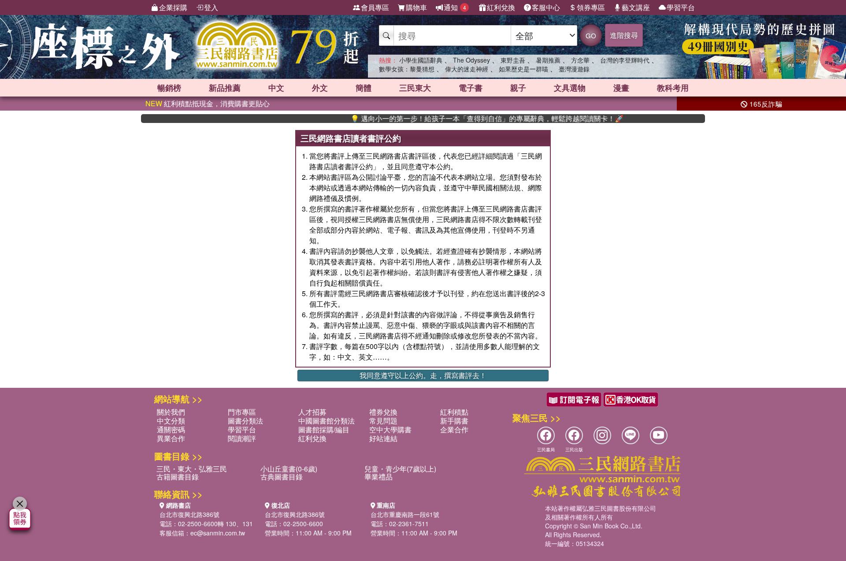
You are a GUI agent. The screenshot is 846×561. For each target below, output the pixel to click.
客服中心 (546, 7)
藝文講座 (636, 7)
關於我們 (171, 412)
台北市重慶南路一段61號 (405, 514)
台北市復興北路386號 (189, 514)
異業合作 (171, 438)
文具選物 (570, 87)
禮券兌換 (383, 412)
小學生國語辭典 (420, 60)
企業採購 (173, 7)
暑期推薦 (548, 60)
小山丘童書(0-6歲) (288, 469)
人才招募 (312, 412)
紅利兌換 (501, 7)
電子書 (470, 87)
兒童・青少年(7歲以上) (400, 469)
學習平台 (681, 7)
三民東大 (415, 87)
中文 (276, 87)
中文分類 (171, 421)
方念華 (580, 60)
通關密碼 (171, 429)
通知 (455, 7)
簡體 (363, 87)
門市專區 (242, 412)
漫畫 (621, 87)
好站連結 (383, 438)
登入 (211, 7)
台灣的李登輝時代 (624, 60)
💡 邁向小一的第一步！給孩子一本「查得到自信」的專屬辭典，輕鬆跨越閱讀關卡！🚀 (469, 118)
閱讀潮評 (242, 438)
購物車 (416, 7)
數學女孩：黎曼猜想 (406, 68)
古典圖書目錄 (281, 477)
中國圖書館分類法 (326, 421)
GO (591, 35)
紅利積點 (454, 412)
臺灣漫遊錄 (574, 68)
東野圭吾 (513, 60)
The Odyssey (471, 60)
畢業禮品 (378, 477)
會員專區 (375, 7)
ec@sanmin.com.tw (217, 532)
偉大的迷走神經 (466, 68)
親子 (518, 87)
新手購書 (454, 421)
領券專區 (591, 7)
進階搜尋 (624, 35)
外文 (320, 87)
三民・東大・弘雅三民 (191, 469)
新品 (225, 87)
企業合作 (454, 429)
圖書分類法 (245, 421)
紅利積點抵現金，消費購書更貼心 (207, 103)
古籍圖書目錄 (177, 477)
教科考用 (673, 87)
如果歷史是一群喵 (523, 68)
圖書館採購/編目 (323, 429)
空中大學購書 (390, 429)
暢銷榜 (169, 87)
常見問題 (383, 421)
